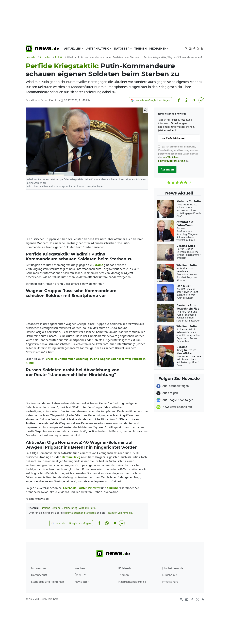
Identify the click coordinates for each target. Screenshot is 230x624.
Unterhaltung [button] (98, 48)
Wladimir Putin (87, 507)
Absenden (167, 169)
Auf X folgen (170, 393)
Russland (45, 507)
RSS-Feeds (124, 568)
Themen (140, 48)
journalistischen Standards (80, 512)
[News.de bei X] (198, 48)
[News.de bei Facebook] (194, 48)
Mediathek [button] (158, 48)
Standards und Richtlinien (47, 582)
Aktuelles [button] (72, 48)
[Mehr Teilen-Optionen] (201, 100)
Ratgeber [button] (122, 48)
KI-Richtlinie (169, 575)
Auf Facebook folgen (175, 386)
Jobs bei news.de (172, 568)
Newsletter (82, 582)
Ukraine (56, 507)
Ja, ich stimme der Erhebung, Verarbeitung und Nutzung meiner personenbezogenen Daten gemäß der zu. (178, 153)
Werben (80, 568)
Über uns (81, 575)
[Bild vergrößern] (145, 110)
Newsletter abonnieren (177, 407)
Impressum (38, 568)
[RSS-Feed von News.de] (202, 48)
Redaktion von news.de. (119, 512)
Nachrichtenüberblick (132, 582)
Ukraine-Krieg (69, 507)
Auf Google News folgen (177, 400)
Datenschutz (39, 575)
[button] (150, 100)
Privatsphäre (170, 582)
